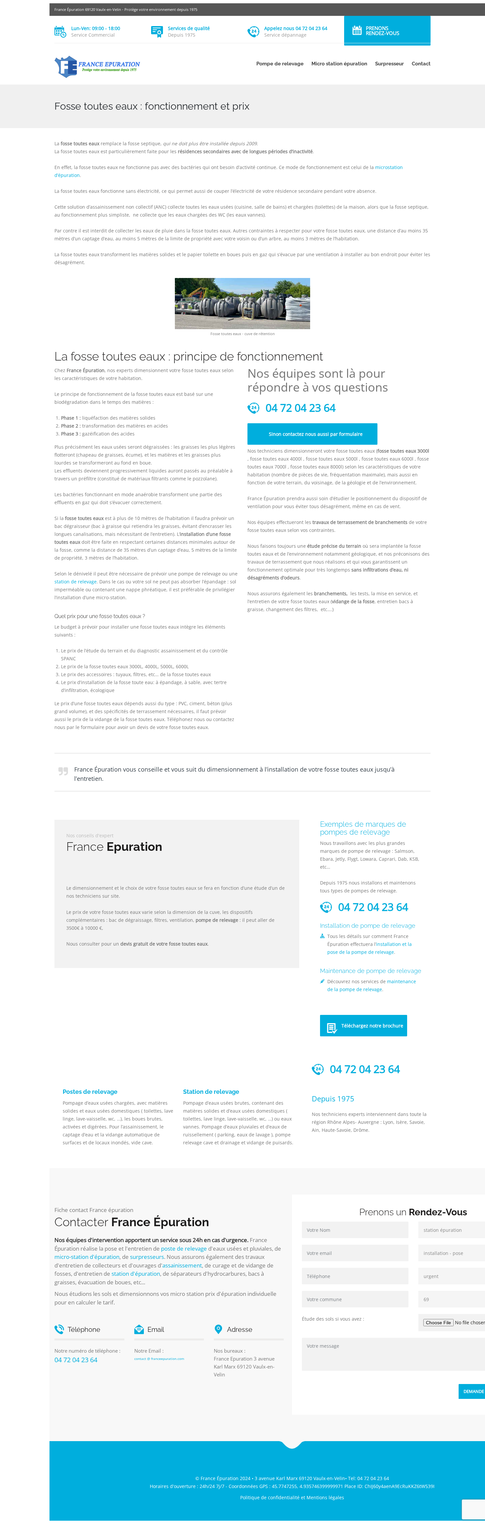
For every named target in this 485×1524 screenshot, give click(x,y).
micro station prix (192, 1294)
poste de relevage (184, 1248)
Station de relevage (211, 1091)
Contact (421, 64)
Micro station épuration (339, 64)
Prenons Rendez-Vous (382, 30)
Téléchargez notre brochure (372, 1025)
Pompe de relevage (280, 64)
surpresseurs (147, 1257)
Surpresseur (389, 64)
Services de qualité (189, 28)
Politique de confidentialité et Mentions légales (292, 1497)
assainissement (182, 1265)
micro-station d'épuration (86, 1257)
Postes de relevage (90, 1091)
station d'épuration (136, 1273)
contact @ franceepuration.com (159, 1358)
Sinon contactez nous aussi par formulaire (316, 434)
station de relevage (75, 581)
